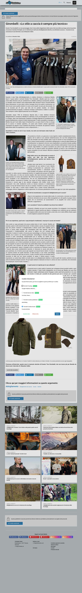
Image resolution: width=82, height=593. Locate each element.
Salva (57, 314)
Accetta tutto (26, 314)
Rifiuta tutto (35, 314)
